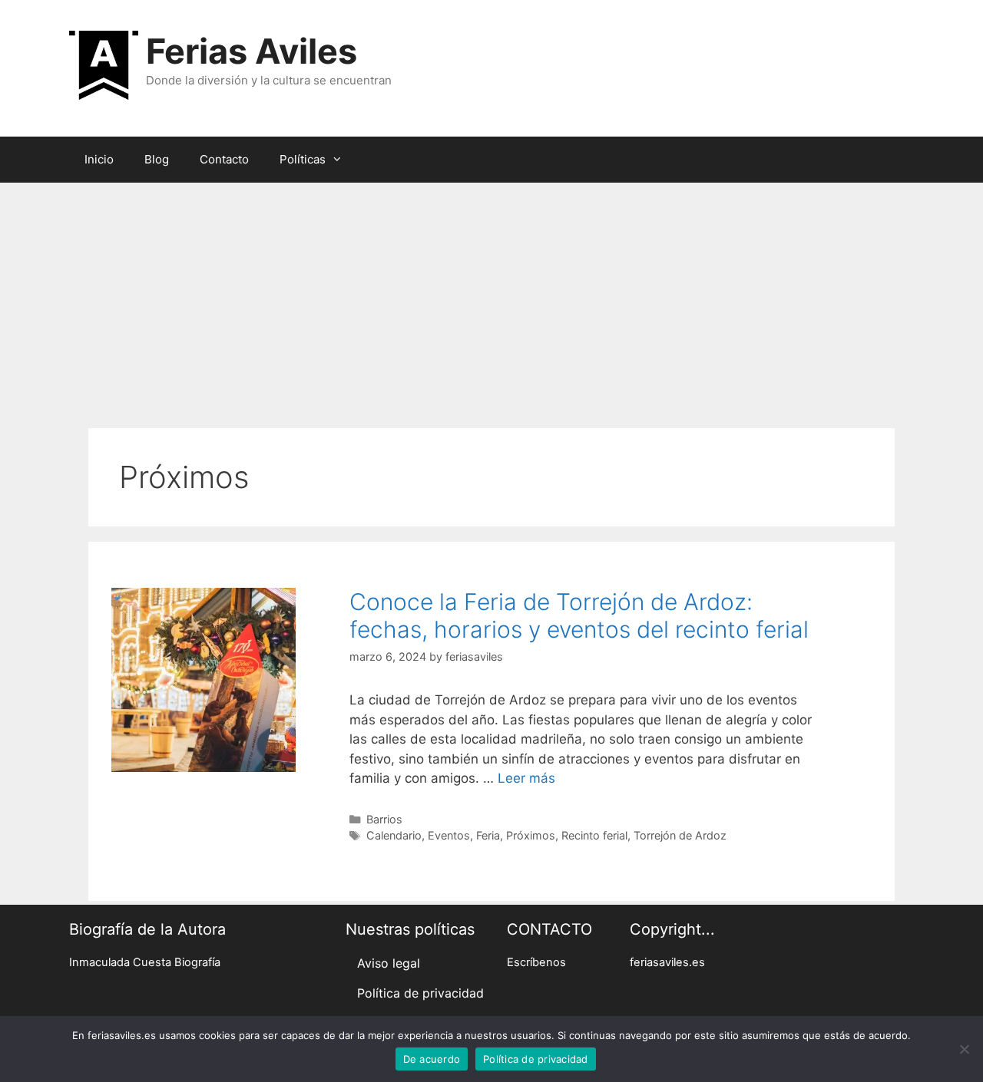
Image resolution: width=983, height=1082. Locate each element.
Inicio (99, 159)
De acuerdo (432, 1059)
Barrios (384, 819)
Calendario (394, 835)
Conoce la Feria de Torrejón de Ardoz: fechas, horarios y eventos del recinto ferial (579, 615)
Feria (488, 835)
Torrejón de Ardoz (680, 835)
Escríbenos (536, 962)
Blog (156, 159)
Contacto (224, 159)
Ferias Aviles (251, 51)
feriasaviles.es (667, 962)
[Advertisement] (491, 297)
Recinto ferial (594, 835)
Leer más (526, 778)
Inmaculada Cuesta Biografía (144, 962)
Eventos (449, 835)
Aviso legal (388, 963)
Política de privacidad (420, 993)
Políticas (303, 159)
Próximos (530, 835)
